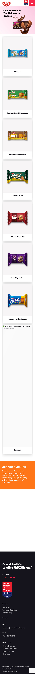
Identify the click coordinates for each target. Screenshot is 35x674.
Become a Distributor (9, 649)
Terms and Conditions (9, 610)
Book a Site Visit (8, 651)
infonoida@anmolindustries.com (13, 628)
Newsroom (6, 654)
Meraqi (15, 671)
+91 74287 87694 (8, 636)
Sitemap (5, 618)
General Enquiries (8, 646)
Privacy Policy (7, 613)
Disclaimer (6, 607)
